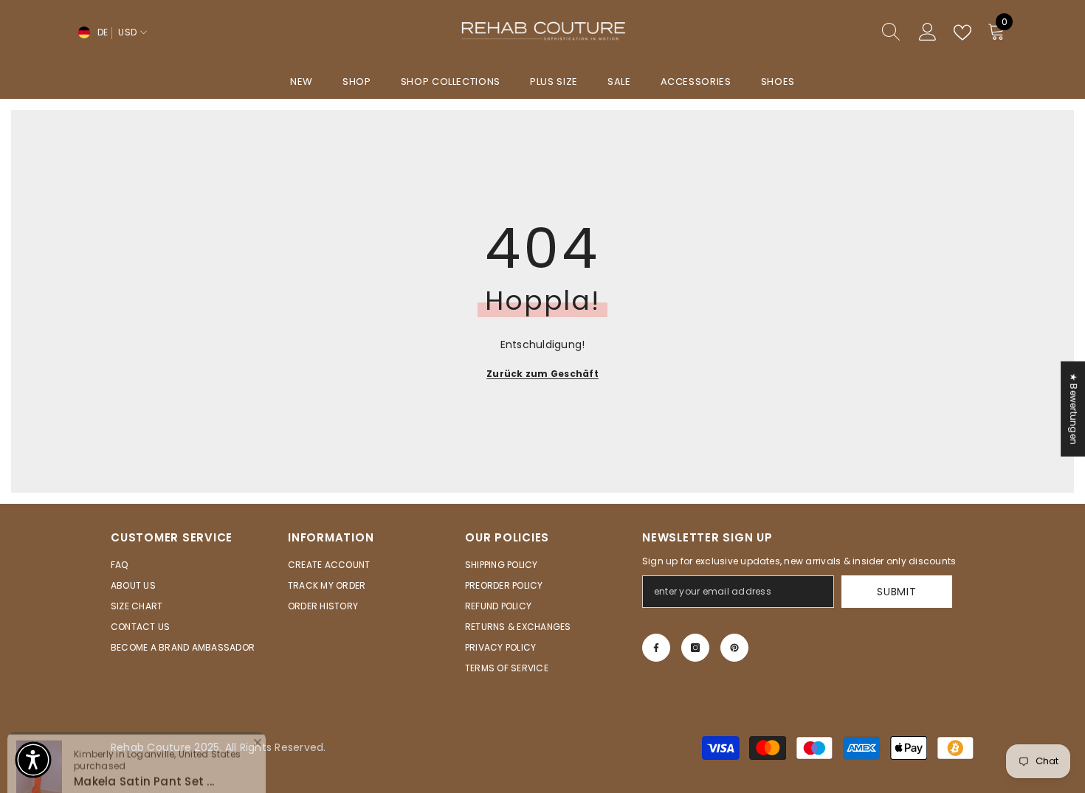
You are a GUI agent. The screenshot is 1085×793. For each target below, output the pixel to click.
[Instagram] (695, 648)
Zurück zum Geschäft (542, 373)
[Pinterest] (734, 648)
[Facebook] (656, 648)
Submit (896, 591)
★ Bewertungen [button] (1073, 408)
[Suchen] (837, 32)
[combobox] (823, 32)
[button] (33, 759)
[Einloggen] (928, 32)
